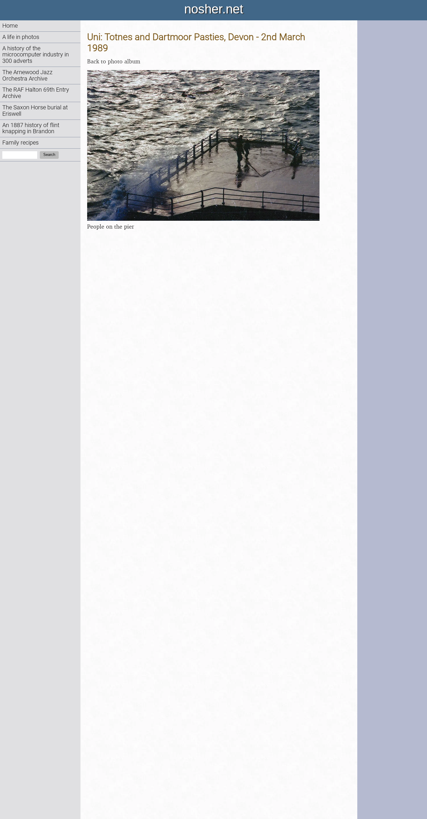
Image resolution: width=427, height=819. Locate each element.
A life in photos (20, 37)
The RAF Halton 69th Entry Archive (35, 92)
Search (49, 154)
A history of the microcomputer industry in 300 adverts (35, 55)
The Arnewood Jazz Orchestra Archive (27, 75)
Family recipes (20, 142)
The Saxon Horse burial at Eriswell (35, 110)
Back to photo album (113, 61)
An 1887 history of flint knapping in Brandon (30, 128)
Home (10, 25)
